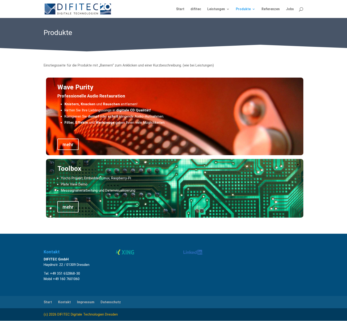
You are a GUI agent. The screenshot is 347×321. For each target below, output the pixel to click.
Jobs (290, 9)
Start (180, 9)
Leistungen (216, 9)
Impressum (85, 302)
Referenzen (271, 9)
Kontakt (64, 302)
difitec (195, 9)
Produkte (243, 9)
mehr (68, 144)
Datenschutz (111, 302)
